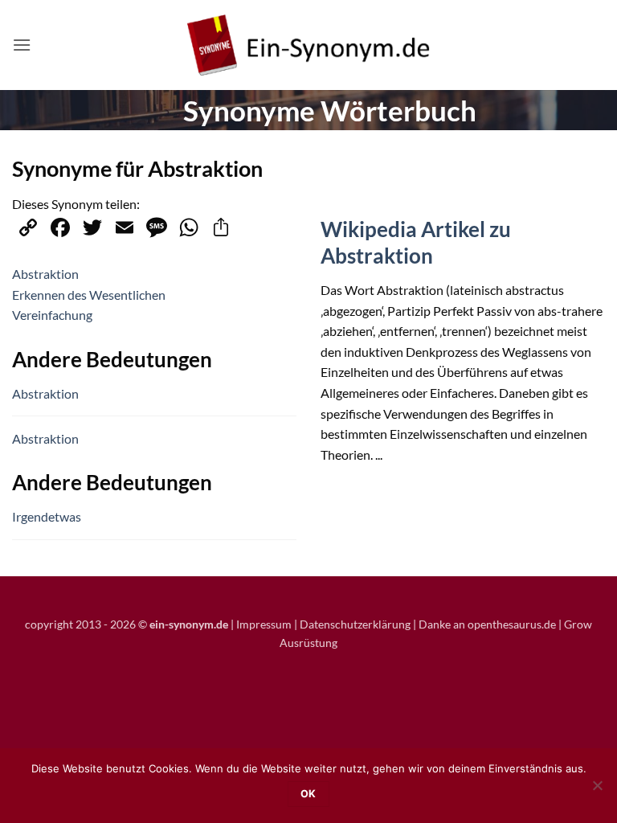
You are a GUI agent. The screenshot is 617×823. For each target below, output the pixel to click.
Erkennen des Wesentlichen (88, 294)
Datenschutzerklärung (355, 624)
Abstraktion (45, 273)
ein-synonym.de (188, 624)
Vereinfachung (52, 314)
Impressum (264, 624)
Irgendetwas (46, 516)
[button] (21, 44)
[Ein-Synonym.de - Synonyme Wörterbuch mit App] (308, 45)
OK (308, 794)
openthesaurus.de (512, 624)
